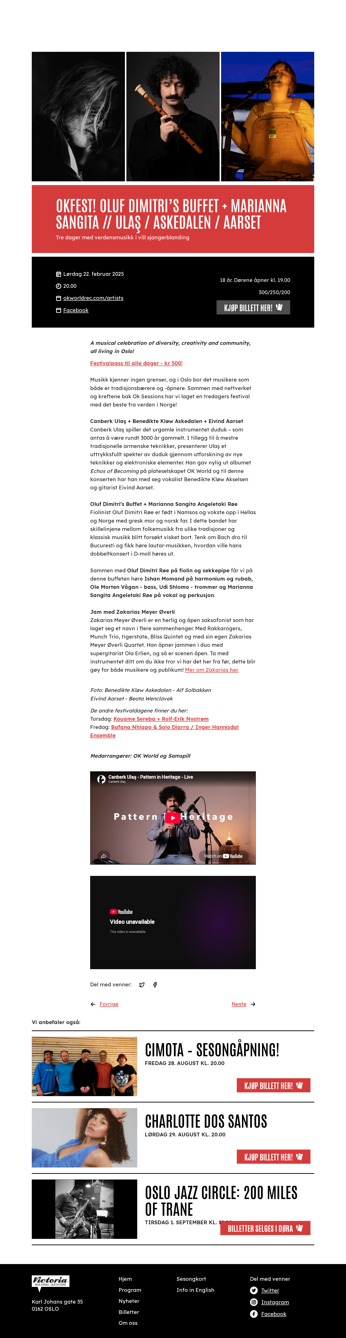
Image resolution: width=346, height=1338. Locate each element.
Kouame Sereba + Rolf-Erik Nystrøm (161, 719)
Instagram (275, 1302)
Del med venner (270, 1279)
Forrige (109, 1004)
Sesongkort (191, 1279)
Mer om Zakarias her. (212, 670)
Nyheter (129, 1301)
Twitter (270, 1290)
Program (130, 1290)
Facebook (76, 310)
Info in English (195, 1290)
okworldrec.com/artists (93, 298)
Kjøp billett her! (268, 1085)
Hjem (125, 1279)
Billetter (129, 1312)
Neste (239, 1004)
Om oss (128, 1323)
